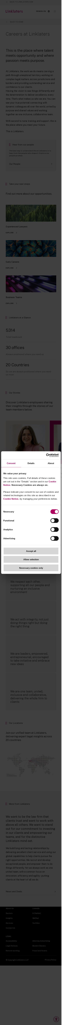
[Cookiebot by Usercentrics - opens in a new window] (46, 455)
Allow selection (31, 559)
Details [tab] (31, 463)
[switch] (54, 520)
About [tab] (51, 463)
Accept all (31, 551)
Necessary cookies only (31, 568)
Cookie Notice (10, 498)
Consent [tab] (11, 463)
